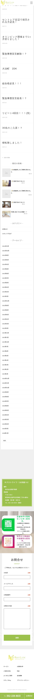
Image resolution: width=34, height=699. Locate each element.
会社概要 (19, 675)
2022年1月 (5, 328)
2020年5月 (5, 410)
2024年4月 (5, 264)
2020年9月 (5, 392)
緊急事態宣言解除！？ (14, 53)
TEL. (12, 695)
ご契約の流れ (7, 671)
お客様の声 (20, 666)
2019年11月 (5, 433)
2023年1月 (5, 296)
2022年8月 (5, 305)
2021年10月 (5, 342)
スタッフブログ (7, 233)
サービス (5, 666)
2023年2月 (5, 292)
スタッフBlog (7, 680)
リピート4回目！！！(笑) (16, 113)
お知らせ (5, 229)
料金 (18, 671)
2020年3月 (5, 419)
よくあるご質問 (7, 675)
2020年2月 (5, 424)
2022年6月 (5, 310)
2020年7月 (5, 401)
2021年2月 (5, 369)
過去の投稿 (7, 157)
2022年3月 (5, 323)
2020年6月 (5, 406)
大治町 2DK (9, 68)
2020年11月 (5, 383)
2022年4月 (5, 319)
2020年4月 (5, 415)
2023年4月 (5, 287)
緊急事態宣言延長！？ (14, 98)
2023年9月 (5, 269)
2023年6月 (5, 282)
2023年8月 (5, 273)
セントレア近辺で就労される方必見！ (16, 20)
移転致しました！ (12, 142)
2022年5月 (5, 314)
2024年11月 (5, 246)
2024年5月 (5, 260)
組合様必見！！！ (12, 83)
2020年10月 (5, 387)
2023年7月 (5, 278)
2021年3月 (5, 365)
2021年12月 (5, 333)
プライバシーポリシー (23, 680)
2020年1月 (5, 428)
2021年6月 (5, 351)
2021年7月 (5, 346)
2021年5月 (5, 355)
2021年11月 (5, 337)
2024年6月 (5, 255)
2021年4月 (5, 360)
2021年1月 (5, 374)
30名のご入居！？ (12, 128)
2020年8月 (5, 396)
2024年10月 (5, 250)
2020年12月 (5, 378)
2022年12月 (5, 301)
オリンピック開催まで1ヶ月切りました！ (17, 37)
